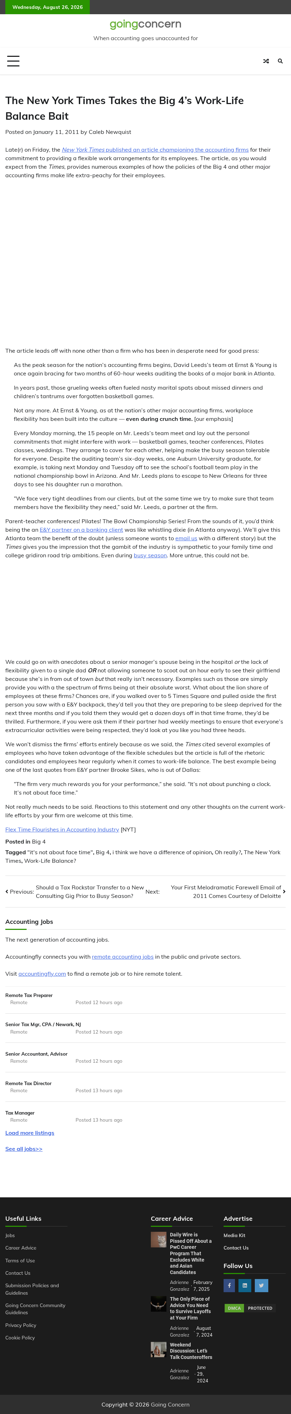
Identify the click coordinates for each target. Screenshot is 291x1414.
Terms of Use (20, 1260)
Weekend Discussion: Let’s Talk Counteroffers (191, 1351)
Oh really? (228, 852)
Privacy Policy (20, 1325)
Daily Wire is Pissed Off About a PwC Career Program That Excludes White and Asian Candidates (191, 1253)
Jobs (10, 1235)
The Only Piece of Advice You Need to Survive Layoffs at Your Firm (190, 1308)
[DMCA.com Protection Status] (250, 1311)
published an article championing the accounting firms (155, 149)
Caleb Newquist (110, 131)
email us (186, 538)
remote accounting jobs (123, 956)
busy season (150, 555)
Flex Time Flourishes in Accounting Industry (62, 829)
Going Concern (170, 1404)
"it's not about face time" (60, 852)
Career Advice (20, 1248)
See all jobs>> (24, 1148)
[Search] (280, 61)
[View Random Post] (266, 61)
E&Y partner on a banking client (81, 529)
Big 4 (39, 841)
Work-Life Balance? (50, 860)
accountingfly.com (42, 973)
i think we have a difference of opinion (162, 852)
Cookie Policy (20, 1337)
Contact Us (18, 1273)
